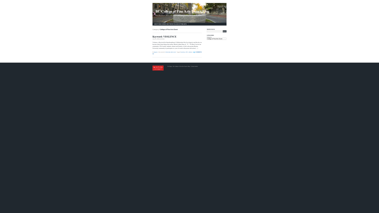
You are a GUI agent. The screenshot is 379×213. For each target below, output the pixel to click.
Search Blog (211, 29)
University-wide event (170, 52)
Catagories (209, 37)
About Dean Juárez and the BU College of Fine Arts (170, 24)
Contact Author (194, 66)
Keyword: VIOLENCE (164, 36)
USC (187, 52)
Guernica (183, 52)
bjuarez (156, 52)
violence (190, 52)
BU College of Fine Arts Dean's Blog (182, 11)
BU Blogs (169, 66)
